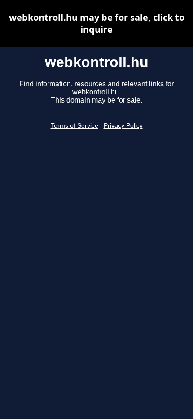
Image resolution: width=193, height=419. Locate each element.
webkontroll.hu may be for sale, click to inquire (96, 23)
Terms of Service (74, 125)
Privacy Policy (123, 125)
